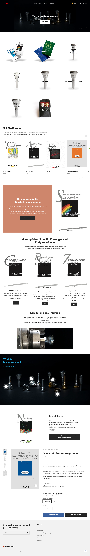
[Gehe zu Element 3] (5, 466)
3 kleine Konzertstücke (72, 171)
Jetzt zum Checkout (76, 514)
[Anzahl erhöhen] (51, 508)
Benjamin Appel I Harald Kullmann (50, 449)
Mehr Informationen (28, 218)
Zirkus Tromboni (7, 171)
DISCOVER (45, 19)
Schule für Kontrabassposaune (61, 453)
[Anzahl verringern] (44, 508)
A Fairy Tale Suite (29, 171)
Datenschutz (40, 530)
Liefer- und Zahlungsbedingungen (44, 533)
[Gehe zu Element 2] (5, 459)
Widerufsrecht (40, 535)
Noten (39, 3)
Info (16, 303)
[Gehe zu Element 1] (5, 452)
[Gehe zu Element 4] (5, 473)
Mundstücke (52, 3)
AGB (38, 528)
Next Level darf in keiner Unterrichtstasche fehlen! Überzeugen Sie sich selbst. (64, 436)
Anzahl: (44, 505)
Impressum (39, 540)
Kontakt (39, 538)
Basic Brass (48, 171)
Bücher (46, 3)
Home (35, 3)
